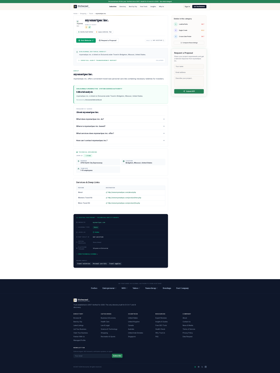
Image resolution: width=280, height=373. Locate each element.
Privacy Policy (188, 333)
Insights (153, 6)
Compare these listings (190, 43)
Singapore (132, 336)
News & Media (188, 325)
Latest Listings (78, 325)
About (185, 318)
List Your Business (199, 6)
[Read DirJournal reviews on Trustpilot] (195, 367)
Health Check (160, 329)
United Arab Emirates (135, 333)
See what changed (166, 1)
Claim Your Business (81, 333)
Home (75, 13)
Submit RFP (190, 91)
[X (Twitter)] (202, 367)
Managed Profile (80, 340)
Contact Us (187, 322)
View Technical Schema (88, 254)
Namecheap (150, 288)
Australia (131, 329)
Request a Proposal (108, 40)
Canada (131, 325)
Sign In (187, 6)
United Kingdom (134, 322)
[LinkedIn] (205, 367)
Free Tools (143, 6)
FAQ (156, 336)
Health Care (105, 322)
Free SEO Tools (161, 325)
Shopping (83, 13)
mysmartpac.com (99, 222)
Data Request (187, 336)
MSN (124, 288)
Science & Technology (109, 329)
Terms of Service (189, 329)
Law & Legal (105, 325)
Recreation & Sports (108, 336)
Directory (123, 6)
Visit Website (86, 40)
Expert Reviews (161, 318)
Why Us (161, 6)
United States (133, 318)
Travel (91, 13)
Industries (112, 6)
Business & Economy (108, 318)
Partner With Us (79, 336)
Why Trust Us (160, 333)
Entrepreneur (109, 288)
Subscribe (117, 356)
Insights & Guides (161, 322)
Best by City (133, 6)
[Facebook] (199, 367)
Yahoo (135, 288)
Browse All (77, 318)
